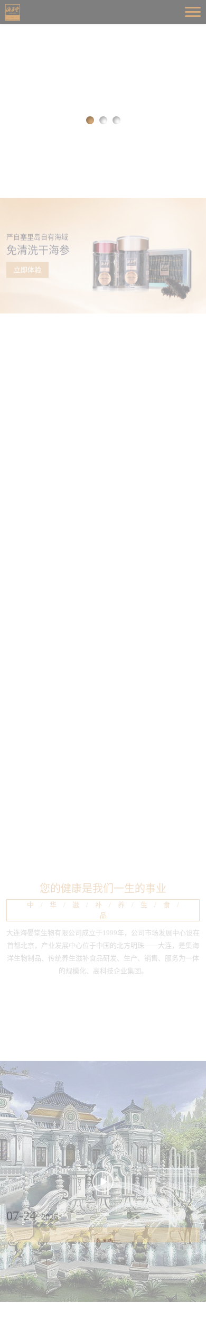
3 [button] (116, 120)
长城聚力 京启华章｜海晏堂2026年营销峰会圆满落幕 (104, 1317)
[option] (103, 77)
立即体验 (27, 205)
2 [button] (103, 120)
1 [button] (90, 120)
